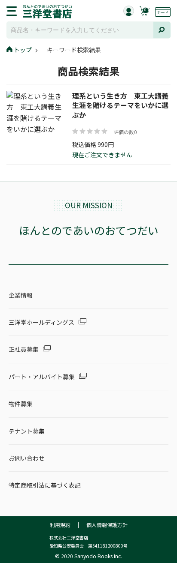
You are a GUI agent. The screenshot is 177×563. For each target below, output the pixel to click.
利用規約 (60, 524)
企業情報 (21, 295)
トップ (23, 49)
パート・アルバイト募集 (42, 376)
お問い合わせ (27, 458)
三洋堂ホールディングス (41, 322)
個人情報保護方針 (107, 524)
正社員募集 (24, 349)
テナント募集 (27, 431)
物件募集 (21, 403)
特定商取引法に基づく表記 (45, 485)
